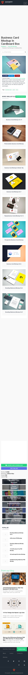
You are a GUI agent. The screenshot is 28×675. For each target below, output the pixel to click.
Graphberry (3, 46)
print (14, 89)
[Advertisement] (14, 20)
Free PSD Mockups (12, 46)
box (17, 89)
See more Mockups (20, 96)
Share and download (15, 465)
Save (18, 75)
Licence (11, 653)
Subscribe (21, 649)
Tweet (11, 75)
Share (5, 75)
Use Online (14, 468)
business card (8, 89)
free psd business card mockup (17, 78)
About (4, 653)
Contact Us (19, 653)
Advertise (5, 657)
